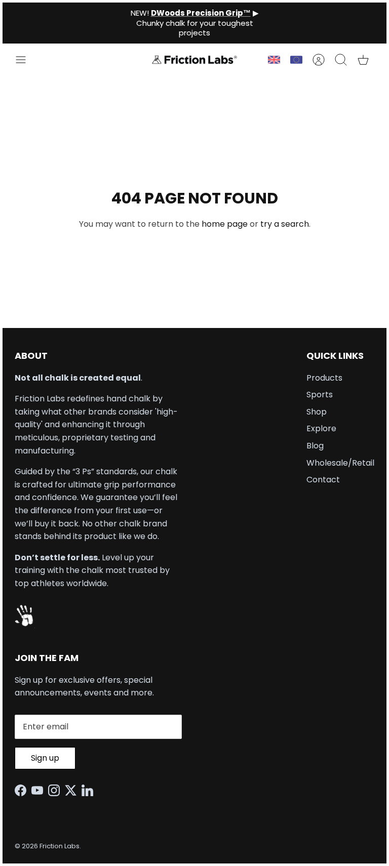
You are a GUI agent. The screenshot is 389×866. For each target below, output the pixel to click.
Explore (321, 428)
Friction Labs (60, 846)
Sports (319, 394)
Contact (323, 479)
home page (225, 224)
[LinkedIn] (90, 790)
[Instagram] (56, 790)
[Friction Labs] (194, 60)
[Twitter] (73, 790)
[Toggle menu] (26, 60)
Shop (316, 412)
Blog (315, 445)
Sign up (45, 758)
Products (324, 378)
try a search (284, 224)
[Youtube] (39, 790)
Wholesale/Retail (340, 463)
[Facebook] (23, 790)
